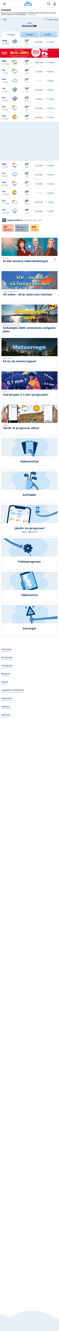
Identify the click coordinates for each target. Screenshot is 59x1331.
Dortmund (6, 657)
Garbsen (5, 706)
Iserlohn (5, 714)
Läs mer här (31, 14)
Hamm (4, 681)
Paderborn (6, 698)
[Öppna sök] (49, 3)
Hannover (6, 649)
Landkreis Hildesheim (12, 690)
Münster (5, 673)
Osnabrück (7, 665)
